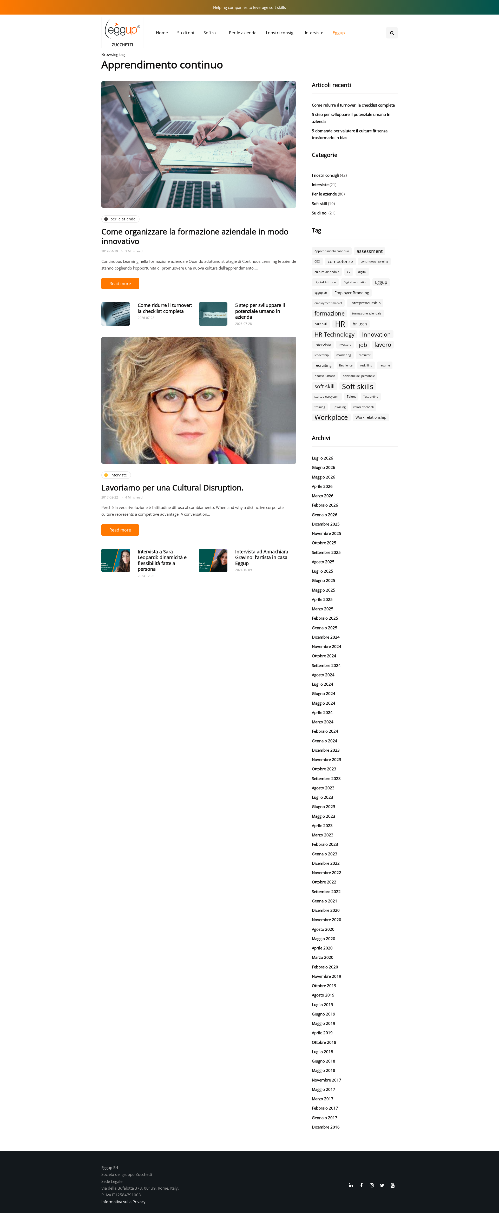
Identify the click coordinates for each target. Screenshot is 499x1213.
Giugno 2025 (323, 580)
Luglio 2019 (322, 1004)
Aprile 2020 (322, 947)
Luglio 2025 (322, 571)
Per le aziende (243, 33)
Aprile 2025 (322, 599)
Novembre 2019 (326, 976)
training (319, 407)
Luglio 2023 (322, 797)
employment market (328, 303)
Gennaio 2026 (324, 514)
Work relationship (371, 417)
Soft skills (357, 386)
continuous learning (374, 261)
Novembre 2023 (326, 759)
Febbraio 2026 (325, 505)
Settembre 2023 (326, 778)
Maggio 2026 (323, 477)
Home (162, 33)
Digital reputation (355, 282)
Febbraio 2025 (325, 618)
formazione (329, 313)
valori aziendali (363, 407)
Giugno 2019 (323, 1014)
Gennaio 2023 (324, 853)
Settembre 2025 (326, 552)
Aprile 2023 (322, 825)
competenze (340, 261)
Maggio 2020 (323, 938)
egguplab (320, 292)
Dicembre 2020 (326, 910)
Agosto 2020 (323, 929)
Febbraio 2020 (325, 966)
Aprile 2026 (322, 486)
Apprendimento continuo (331, 251)
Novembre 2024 (326, 646)
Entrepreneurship (365, 302)
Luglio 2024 (322, 684)
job (363, 345)
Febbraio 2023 (325, 844)
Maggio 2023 (323, 816)
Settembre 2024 (326, 665)
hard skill (320, 324)
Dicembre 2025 (326, 524)
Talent (351, 396)
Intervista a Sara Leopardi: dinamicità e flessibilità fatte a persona (162, 560)
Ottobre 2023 (324, 768)
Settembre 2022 (326, 891)
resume (385, 365)
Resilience (345, 365)
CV (349, 272)
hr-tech (360, 324)
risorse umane (325, 375)
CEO (317, 261)
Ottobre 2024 (324, 655)
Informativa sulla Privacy (123, 1201)
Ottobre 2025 (324, 542)
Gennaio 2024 (324, 740)
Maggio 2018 (323, 1070)
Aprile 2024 (322, 712)
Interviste (314, 33)
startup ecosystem (326, 396)
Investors (345, 344)
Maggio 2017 (323, 1089)
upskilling (339, 407)
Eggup (339, 33)
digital (362, 272)
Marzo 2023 (322, 834)
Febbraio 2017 (325, 1108)
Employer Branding (351, 292)
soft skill (324, 386)
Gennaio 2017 (324, 1117)
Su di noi (185, 33)
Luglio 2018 (322, 1051)
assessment (370, 251)
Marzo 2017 (322, 1098)
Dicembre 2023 (326, 750)
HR (340, 324)
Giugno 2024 (323, 693)
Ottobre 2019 (324, 985)
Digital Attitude (325, 282)
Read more (120, 283)
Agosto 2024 (323, 674)
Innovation (376, 334)
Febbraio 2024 (325, 731)
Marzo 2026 (322, 495)
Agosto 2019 (323, 995)
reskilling (366, 365)
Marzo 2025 (322, 608)
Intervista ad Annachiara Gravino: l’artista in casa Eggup (261, 557)
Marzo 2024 (322, 721)
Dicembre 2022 (326, 863)
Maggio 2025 (323, 590)
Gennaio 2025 (324, 627)
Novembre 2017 (326, 1080)
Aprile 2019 (322, 1032)
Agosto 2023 (323, 787)
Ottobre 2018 (324, 1042)
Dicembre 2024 (326, 637)
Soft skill (211, 33)
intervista (322, 344)
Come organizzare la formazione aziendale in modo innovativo (194, 236)
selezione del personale (359, 376)
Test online (370, 396)
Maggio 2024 (323, 703)
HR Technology (334, 334)
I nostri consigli (281, 33)
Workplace (331, 417)
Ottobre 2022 (324, 881)
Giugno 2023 (323, 806)
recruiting (323, 365)
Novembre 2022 (326, 872)
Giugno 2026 (323, 467)
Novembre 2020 (326, 919)
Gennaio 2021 (324, 900)
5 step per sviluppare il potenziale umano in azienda (260, 311)
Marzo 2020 (322, 957)
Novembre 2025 (326, 533)
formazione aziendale (366, 313)
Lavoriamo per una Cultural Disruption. (172, 487)
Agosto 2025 (323, 561)
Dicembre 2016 (326, 1127)
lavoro (383, 345)
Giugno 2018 (323, 1061)
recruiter (365, 355)
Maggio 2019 (323, 1023)
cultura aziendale (326, 272)
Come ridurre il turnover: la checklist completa (165, 308)
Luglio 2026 (322, 458)
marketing (343, 355)
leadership (321, 355)
